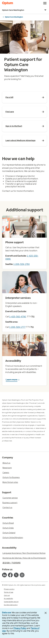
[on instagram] (22, 575)
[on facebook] (10, 575)
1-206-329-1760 (21, 264)
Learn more (11, 379)
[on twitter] (16, 575)
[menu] (45, 3)
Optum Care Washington (13, 10)
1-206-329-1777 (17, 327)
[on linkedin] (4, 575)
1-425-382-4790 (17, 316)
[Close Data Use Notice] (45, 612)
